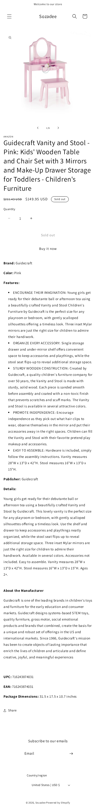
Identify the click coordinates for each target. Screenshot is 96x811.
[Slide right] (58, 128)
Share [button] (12, 710)
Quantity (9, 209)
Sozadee (40, 802)
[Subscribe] (71, 753)
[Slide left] (38, 128)
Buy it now (48, 248)
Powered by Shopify (58, 802)
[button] (9, 16)
